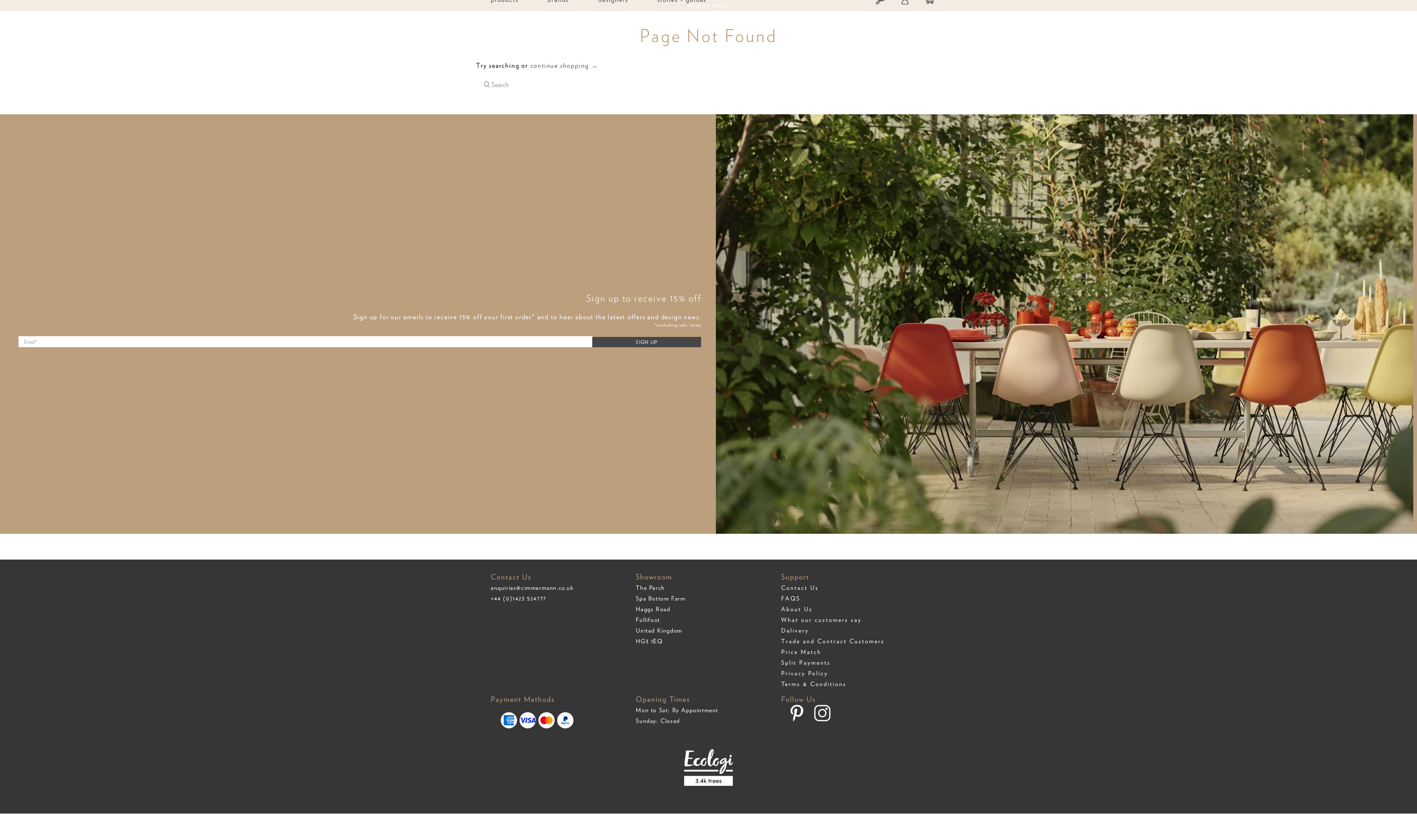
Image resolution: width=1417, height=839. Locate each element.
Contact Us (800, 587)
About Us (797, 609)
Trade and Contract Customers (833, 641)
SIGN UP (646, 342)
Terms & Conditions (814, 683)
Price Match (801, 651)
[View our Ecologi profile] (708, 773)
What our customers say (821, 619)
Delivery (795, 630)
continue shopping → (564, 65)
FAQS (790, 598)
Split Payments (806, 662)
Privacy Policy (804, 673)
